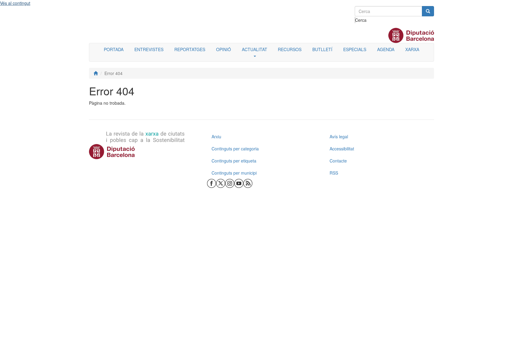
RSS (334, 173)
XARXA (412, 49)
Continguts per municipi (234, 173)
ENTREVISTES (148, 49)
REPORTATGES (189, 49)
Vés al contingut (15, 3)
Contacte (338, 161)
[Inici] (96, 73)
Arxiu (216, 136)
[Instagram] (229, 183)
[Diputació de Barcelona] (143, 151)
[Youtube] (238, 183)
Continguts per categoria (235, 149)
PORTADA (113, 49)
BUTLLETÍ (322, 49)
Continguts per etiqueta (234, 161)
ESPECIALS (354, 49)
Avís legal (339, 136)
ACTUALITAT (254, 49)
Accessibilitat (342, 149)
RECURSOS (289, 49)
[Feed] (247, 183)
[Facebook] (211, 183)
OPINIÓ (223, 49)
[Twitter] (220, 183)
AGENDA (385, 49)
